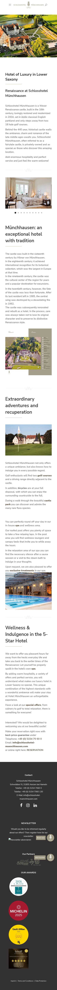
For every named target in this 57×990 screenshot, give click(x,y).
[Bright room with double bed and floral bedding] (28, 192)
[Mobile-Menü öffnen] (11, 4)
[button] (50, 857)
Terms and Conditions (25, 981)
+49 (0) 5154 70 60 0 (30, 738)
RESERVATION (35, 750)
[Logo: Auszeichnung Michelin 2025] (28, 911)
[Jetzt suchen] (46, 5)
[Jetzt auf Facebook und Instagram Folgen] (21, 805)
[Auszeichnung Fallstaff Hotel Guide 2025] (28, 959)
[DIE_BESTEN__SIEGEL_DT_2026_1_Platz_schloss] (28, 887)
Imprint (13, 981)
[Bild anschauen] (28, 352)
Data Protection (40, 981)
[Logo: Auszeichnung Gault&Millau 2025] (28, 935)
